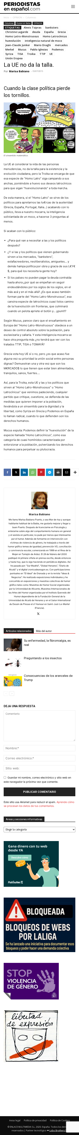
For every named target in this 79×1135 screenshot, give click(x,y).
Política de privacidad (35, 1120)
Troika (31, 54)
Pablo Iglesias (39, 49)
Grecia (62, 32)
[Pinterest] (41, 472)
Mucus (22, 49)
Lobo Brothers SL (58, 1130)
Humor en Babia (23, 23)
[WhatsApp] (32, 472)
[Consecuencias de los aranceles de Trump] (13, 680)
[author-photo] (39, 509)
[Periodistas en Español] (22, 6)
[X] (15, 472)
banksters (51, 27)
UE (51, 54)
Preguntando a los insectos (43, 658)
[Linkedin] (24, 472)
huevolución (13, 40)
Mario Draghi (42, 45)
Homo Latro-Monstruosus (22, 36)
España (49, 32)
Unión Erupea (14, 58)
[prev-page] (6, 693)
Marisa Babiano (19, 71)
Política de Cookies (60, 1120)
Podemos (58, 49)
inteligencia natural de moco (43, 40)
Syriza (9, 54)
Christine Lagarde (16, 32)
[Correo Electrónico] (66, 472)
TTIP (42, 54)
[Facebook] (7, 472)
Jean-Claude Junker (17, 45)
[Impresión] (58, 472)
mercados (61, 45)
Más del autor (44, 631)
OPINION (17, 17)
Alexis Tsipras (32, 27)
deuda (36, 32)
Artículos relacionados (19, 631)
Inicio (6, 17)
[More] (75, 472)
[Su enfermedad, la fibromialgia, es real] (13, 645)
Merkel (9, 49)
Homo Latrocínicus (55, 36)
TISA (20, 54)
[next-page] (12, 693)
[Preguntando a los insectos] (13, 662)
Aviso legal (14, 1120)
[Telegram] (49, 472)
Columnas (31, 17)
